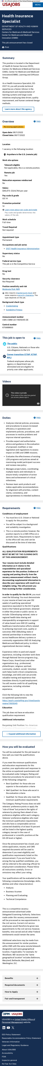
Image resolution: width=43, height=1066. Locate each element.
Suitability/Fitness (14, 310)
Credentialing (12, 306)
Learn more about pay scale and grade (21, 210)
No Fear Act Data (9, 1064)
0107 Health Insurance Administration (22, 249)
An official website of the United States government (22, 1)
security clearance (26, 295)
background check (24, 293)
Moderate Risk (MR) (11, 289)
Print (7, 47)
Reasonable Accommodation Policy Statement (21, 1038)
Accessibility (7, 1053)
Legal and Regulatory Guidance (15, 1045)
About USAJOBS (9, 1050)
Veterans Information (11, 1042)
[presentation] (22, 155)
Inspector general (9, 1060)
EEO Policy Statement (11, 1035)
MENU (38, 5)
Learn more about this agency (18, 109)
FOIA (4, 1057)
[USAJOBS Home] (12, 4)
